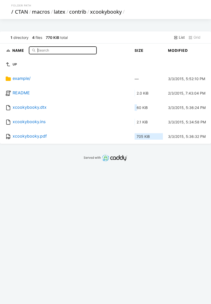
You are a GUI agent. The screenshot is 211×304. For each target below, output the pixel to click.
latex (59, 11)
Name (18, 50)
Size (139, 50)
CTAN (21, 11)
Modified (178, 50)
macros (41, 11)
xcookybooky (106, 11)
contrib (77, 11)
